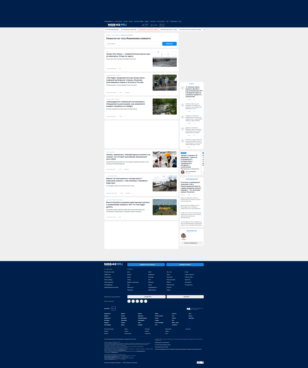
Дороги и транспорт (133, 282)
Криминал (151, 274)
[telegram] (129, 301)
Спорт (186, 272)
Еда (128, 285)
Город (129, 279)
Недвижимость (108, 21)
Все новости (116, 35)
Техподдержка (108, 285)
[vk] (133, 301)
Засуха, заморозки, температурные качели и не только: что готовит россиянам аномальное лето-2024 (128, 157)
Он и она (169, 272)
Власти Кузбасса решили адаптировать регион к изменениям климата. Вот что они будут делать (128, 204)
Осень (168, 274)
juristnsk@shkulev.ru (140, 351)
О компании (107, 277)
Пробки (154, 25)
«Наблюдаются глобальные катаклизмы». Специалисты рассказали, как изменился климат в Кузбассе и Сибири (125, 104)
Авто (128, 272)
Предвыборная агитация (111, 287)
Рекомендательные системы (161, 347)
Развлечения (170, 285)
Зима (149, 272)
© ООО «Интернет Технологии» (129, 362)
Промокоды (173, 21)
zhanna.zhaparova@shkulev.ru (111, 356)
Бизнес (129, 274)
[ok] (137, 301)
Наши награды (108, 279)
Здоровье (130, 290)
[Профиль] (203, 25)
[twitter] (141, 301)
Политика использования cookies (162, 344)
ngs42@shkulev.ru (122, 350)
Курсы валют (161, 21)
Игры (179, 21)
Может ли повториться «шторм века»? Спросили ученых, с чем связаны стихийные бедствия (127, 180)
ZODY (167, 21)
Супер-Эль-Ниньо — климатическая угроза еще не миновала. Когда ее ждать (128, 55)
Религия (169, 287)
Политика (169, 277)
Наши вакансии (108, 282)
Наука (150, 285)
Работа (169, 282)
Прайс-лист (107, 274)
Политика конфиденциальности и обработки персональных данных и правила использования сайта (178, 349)
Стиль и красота (189, 274)
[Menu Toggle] (105, 25)
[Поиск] (195, 25)
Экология (187, 279)
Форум (131, 21)
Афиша (147, 21)
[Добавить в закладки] (176, 69)
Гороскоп (153, 21)
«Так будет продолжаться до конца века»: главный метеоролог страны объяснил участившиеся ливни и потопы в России (125, 80)
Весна (129, 277)
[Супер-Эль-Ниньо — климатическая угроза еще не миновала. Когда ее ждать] (165, 59)
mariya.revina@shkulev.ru (109, 359)
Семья (168, 290)
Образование (152, 290)
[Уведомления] (199, 25)
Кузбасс (108, 35)
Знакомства (118, 21)
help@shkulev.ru (114, 352)
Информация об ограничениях (162, 342)
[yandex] (145, 301)
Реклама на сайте (109, 272)
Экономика (188, 282)
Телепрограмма (138, 21)
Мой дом (150, 282)
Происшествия (171, 279)
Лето (149, 279)
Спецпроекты (189, 285)
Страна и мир (188, 277)
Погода (125, 21)
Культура (150, 277)
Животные (130, 287)
